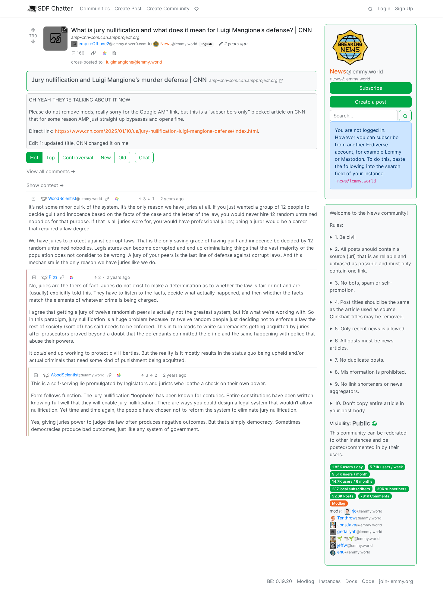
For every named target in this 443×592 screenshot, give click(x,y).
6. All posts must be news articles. (361, 344)
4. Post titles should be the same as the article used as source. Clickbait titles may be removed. (369, 309)
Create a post (370, 102)
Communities (95, 8)
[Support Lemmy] (196, 8)
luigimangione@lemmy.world (134, 61)
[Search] (370, 8)
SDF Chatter (55, 8)
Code (368, 581)
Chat (144, 157)
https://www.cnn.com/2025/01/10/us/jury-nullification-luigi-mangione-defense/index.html (156, 131)
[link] (93, 53)
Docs (351, 581)
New (106, 157)
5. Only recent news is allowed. (370, 329)
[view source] (114, 52)
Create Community (168, 8)
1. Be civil (345, 237)
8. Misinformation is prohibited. (370, 372)
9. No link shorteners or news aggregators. (366, 387)
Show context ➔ (45, 185)
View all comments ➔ (51, 171)
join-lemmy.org (396, 581)
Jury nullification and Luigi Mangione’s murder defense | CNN (119, 79)
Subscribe (371, 88)
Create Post (128, 8)
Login (384, 8)
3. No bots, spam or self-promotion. (361, 286)
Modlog (338, 503)
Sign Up (404, 8)
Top (50, 157)
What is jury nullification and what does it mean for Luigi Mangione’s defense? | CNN (191, 30)
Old (122, 157)
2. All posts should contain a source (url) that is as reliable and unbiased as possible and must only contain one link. (370, 260)
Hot (34, 157)
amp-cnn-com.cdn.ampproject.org (105, 37)
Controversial (77, 157)
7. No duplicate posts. (359, 360)
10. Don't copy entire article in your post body (367, 406)
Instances (330, 581)
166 (80, 52)
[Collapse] (33, 198)
